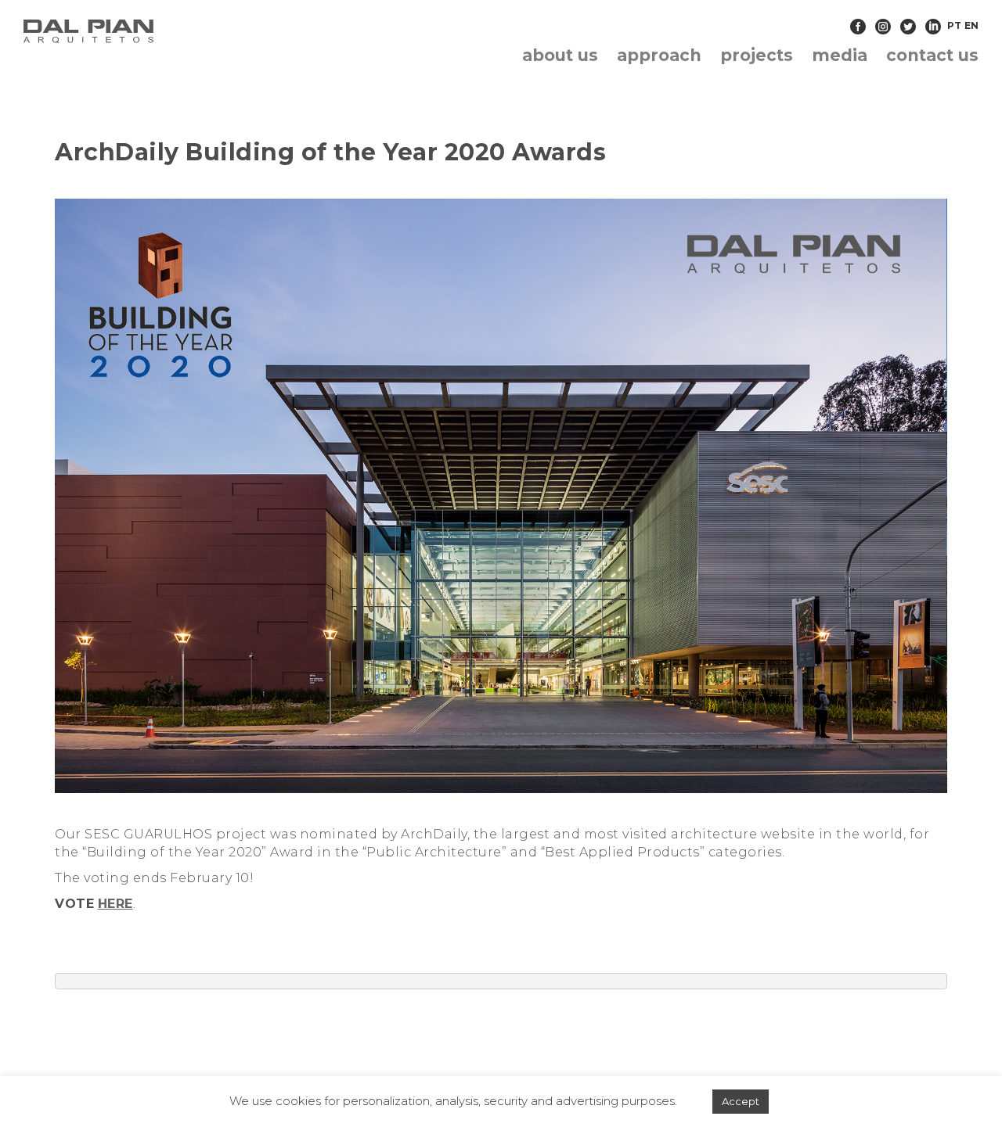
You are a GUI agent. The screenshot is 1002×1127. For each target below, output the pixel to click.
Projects (756, 55)
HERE (115, 903)
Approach (659, 55)
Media (839, 55)
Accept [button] (740, 1101)
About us (560, 55)
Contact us (932, 55)
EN (971, 25)
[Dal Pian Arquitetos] (174, 31)
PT (954, 25)
